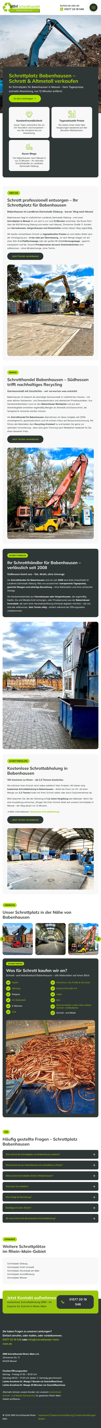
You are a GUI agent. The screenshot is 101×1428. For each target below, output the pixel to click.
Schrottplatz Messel (17, 1278)
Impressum (43, 1415)
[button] (50, 1154)
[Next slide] (98, 939)
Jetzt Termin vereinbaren (25, 256)
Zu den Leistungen (23, 98)
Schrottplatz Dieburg (17, 1263)
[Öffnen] (93, 7)
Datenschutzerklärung (62, 1415)
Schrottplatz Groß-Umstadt (20, 1267)
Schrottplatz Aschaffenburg (20, 1274)
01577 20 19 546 (74, 9)
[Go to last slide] (2, 939)
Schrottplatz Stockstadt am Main (23, 1271)
